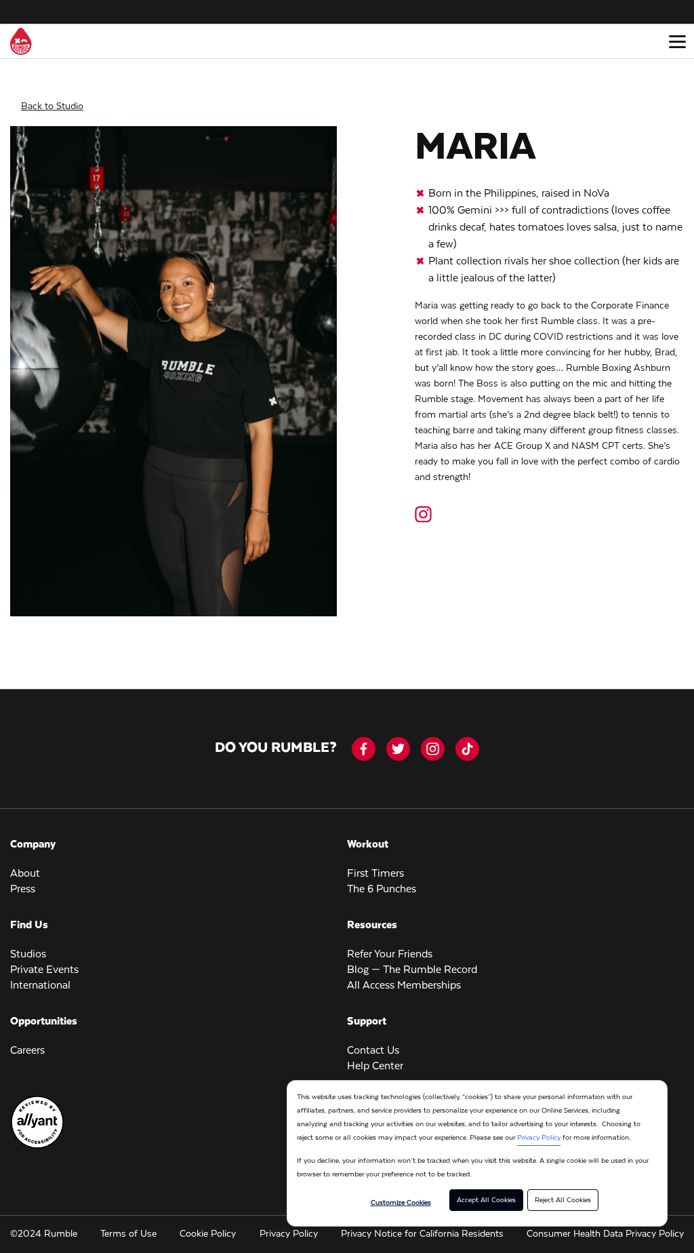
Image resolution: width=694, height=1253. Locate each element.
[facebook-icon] (363, 749)
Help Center (375, 1066)
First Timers (375, 874)
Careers (27, 1051)
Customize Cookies (401, 1203)
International (40, 986)
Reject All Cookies (563, 1200)
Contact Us (373, 1051)
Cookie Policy (208, 1234)
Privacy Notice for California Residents (422, 1234)
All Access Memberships (404, 986)
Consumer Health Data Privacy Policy (605, 1234)
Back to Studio (52, 106)
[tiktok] (467, 749)
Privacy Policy (538, 1138)
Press (22, 889)
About (25, 874)
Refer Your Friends (389, 955)
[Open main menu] (677, 41)
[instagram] (433, 749)
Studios (28, 955)
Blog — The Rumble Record (412, 970)
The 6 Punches (381, 889)
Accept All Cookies (486, 1200)
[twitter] (398, 749)
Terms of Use (128, 1234)
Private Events (44, 970)
